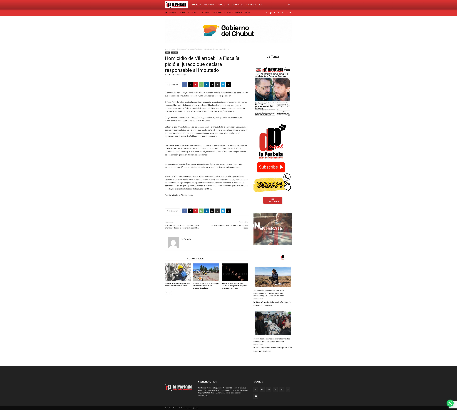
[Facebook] (266, 13)
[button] (289, 5)
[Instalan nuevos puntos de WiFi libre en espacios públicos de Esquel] (178, 272)
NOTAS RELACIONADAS (175, 259)
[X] (278, 13)
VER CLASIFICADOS (273, 200)
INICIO (247, 13)
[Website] (282, 13)
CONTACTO (238, 13)
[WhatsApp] (286, 13)
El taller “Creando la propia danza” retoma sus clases (230, 226)
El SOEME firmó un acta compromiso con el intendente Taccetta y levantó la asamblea (182, 226)
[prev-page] (166, 292)
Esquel (195, 5)
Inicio (166, 49)
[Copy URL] (228, 84)
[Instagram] (270, 13)
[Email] (212, 84)
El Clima (250, 5)
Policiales (223, 5)
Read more (268, 306)
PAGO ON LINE (228, 13)
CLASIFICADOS (205, 13)
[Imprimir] (217, 84)
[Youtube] (290, 13)
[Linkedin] (206, 84)
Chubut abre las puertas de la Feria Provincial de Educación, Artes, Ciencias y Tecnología (271, 340)
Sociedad (208, 5)
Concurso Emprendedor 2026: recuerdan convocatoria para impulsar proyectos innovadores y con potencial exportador (268, 293)
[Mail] (274, 13)
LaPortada (171, 75)
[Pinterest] (195, 84)
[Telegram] (223, 84)
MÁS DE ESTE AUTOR (195, 259)
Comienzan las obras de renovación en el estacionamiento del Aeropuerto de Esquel (206, 285)
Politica (237, 5)
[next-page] (170, 292)
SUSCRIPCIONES (217, 13)
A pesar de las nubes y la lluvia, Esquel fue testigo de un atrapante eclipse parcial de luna (234, 285)
